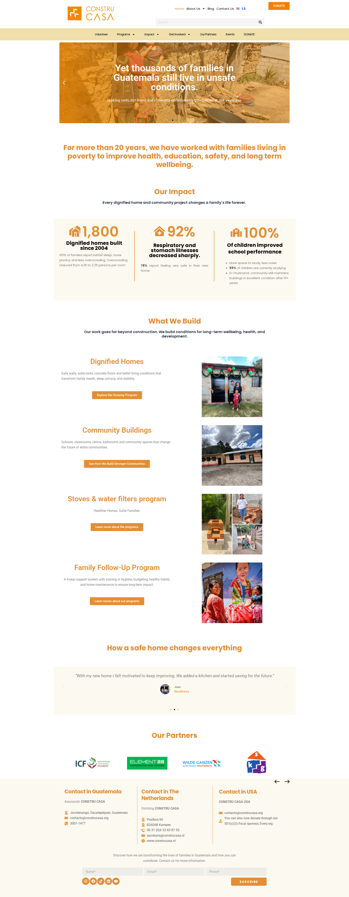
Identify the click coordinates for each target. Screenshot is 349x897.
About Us (193, 9)
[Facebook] (93, 881)
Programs (123, 34)
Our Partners (208, 34)
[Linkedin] (108, 881)
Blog (211, 9)
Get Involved (177, 34)
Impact (149, 34)
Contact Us (225, 9)
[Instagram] (85, 881)
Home (179, 9)
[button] (63, 82)
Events (230, 34)
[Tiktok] (100, 881)
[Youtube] (116, 881)
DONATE (249, 34)
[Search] (260, 22)
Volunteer (101, 34)
